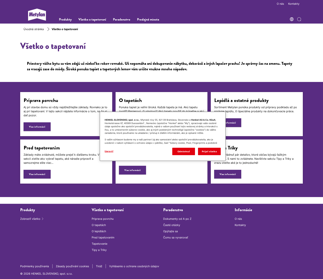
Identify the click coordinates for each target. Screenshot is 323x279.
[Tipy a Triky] (257, 162)
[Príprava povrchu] (66, 114)
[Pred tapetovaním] (66, 162)
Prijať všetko (209, 151)
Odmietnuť (183, 151)
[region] (163, 136)
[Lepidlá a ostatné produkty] (257, 114)
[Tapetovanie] (162, 162)
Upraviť (109, 151)
